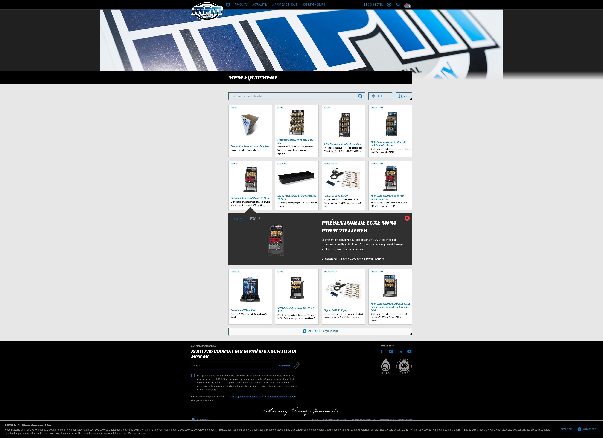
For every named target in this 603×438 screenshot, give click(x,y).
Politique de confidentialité (246, 396)
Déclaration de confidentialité (396, 419)
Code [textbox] (381, 95)
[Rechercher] (398, 4)
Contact (314, 419)
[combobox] (380, 96)
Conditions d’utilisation (280, 396)
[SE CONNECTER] (389, 4)
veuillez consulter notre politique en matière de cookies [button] (114, 433)
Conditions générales (334, 419)
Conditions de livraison (363, 419)
